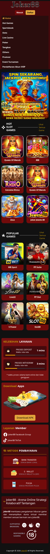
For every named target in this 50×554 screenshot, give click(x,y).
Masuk (20, 12)
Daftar (30, 12)
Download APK (25, 417)
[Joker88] (25, 4)
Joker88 (24, 551)
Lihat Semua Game (42, 127)
